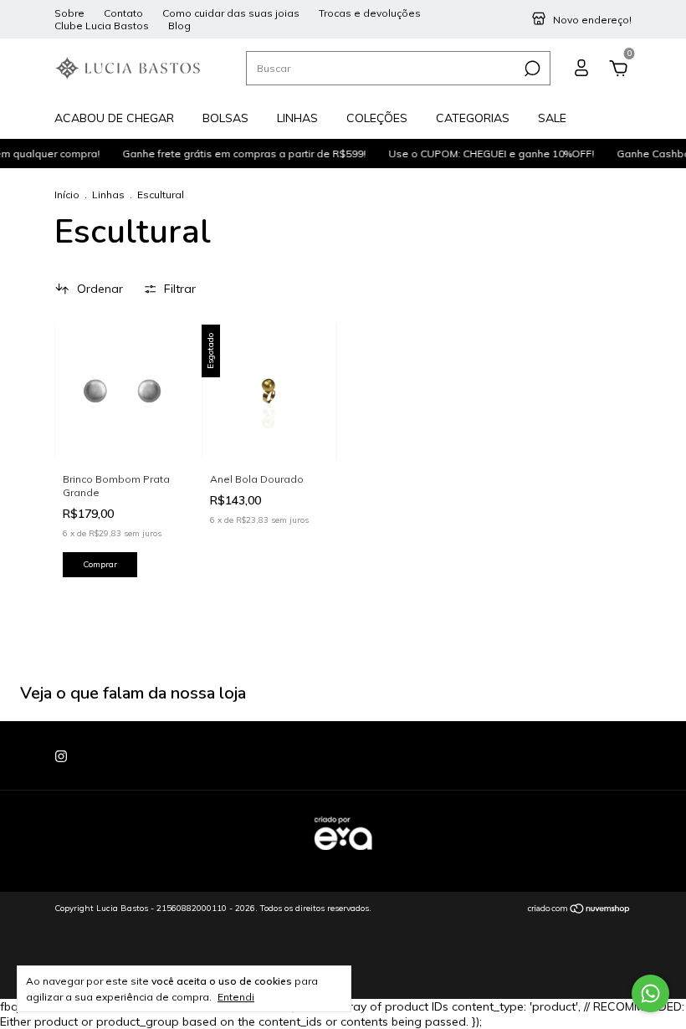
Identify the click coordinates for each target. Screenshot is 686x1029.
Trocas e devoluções (370, 13)
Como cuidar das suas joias (230, 13)
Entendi (236, 997)
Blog (179, 25)
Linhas (108, 194)
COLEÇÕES (376, 117)
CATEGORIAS (472, 117)
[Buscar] (530, 68)
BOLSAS (225, 117)
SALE (552, 117)
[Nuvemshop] (579, 910)
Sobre (69, 13)
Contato (123, 13)
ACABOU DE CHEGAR (114, 117)
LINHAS (297, 117)
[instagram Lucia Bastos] (61, 756)
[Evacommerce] (343, 858)
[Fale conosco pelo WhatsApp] (650, 993)
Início (66, 194)
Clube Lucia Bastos (101, 25)
